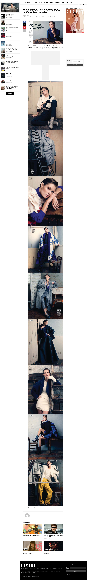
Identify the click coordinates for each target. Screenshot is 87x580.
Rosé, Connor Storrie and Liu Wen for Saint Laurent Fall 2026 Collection (53, 536)
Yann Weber (44, 18)
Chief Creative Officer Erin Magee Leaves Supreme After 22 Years (12, 49)
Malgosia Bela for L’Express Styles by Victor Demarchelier (10, 8)
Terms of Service (32, 572)
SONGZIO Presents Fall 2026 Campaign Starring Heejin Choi (12, 74)
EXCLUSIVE (57, 2)
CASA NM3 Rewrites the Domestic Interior (12, 68)
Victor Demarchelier (38, 18)
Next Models (25, 18)
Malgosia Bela (44, 16)
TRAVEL (62, 2)
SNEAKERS (46, 2)
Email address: (69, 61)
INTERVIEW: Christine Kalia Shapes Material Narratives (11, 15)
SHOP (71, 2)
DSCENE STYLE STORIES (49, 549)
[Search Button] (83, 4)
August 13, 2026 (26, 555)
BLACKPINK (26, 549)
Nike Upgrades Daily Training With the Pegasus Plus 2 (12, 34)
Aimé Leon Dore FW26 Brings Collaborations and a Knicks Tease (11, 22)
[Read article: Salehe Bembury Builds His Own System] (32, 529)
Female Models (39, 16)
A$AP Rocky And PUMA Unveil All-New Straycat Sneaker (12, 80)
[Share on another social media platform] (24, 30)
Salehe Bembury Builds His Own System (31, 535)
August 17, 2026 (47, 538)
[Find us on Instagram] (69, 575)
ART (67, 2)
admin (33, 514)
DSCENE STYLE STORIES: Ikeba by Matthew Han (52, 552)
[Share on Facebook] (24, 22)
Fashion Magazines (32, 16)
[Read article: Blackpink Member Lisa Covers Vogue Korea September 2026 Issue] (32, 546)
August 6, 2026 (47, 555)
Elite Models (26, 16)
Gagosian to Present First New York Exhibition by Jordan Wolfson (12, 55)
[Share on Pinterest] (24, 27)
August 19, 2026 (26, 537)
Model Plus (50, 16)
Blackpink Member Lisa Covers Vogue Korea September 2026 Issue (32, 552)
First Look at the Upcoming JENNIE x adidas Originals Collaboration (11, 43)
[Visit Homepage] (28, 2)
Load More (10, 93)
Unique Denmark (31, 18)
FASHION (40, 2)
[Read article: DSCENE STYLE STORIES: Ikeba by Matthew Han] (53, 546)
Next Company (55, 16)
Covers (25, 532)
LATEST (36, 2)
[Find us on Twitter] (67, 575)
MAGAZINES (51, 2)
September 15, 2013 (26, 15)
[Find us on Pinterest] (71, 575)
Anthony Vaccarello (49, 532)
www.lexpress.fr (35, 507)
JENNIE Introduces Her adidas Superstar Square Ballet (12, 62)
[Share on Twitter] (24, 24)
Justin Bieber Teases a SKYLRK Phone (12, 28)
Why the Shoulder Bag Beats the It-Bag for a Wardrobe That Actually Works (12, 87)
